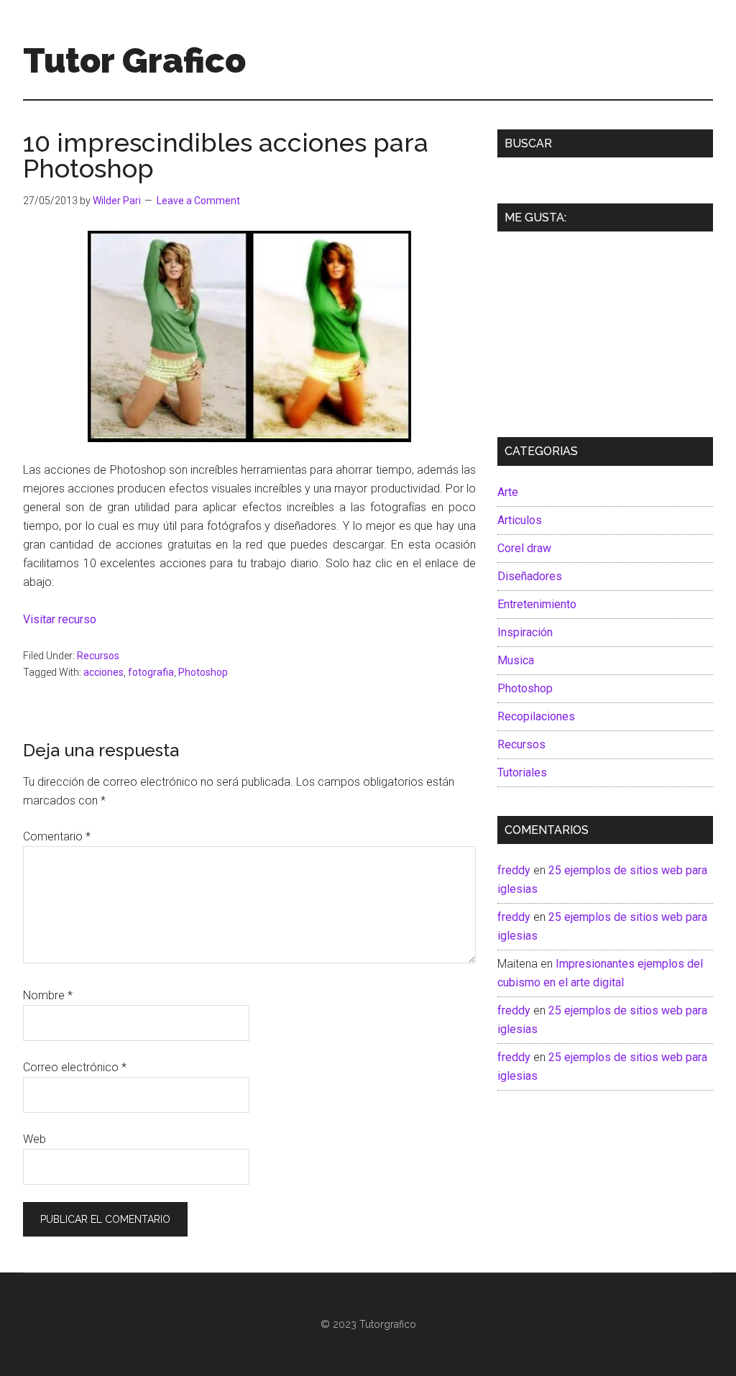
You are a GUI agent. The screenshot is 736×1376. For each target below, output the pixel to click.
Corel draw (524, 548)
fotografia (151, 672)
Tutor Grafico (134, 60)
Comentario (57, 836)
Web (34, 1139)
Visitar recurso (59, 619)
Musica (515, 660)
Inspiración (525, 632)
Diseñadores (529, 576)
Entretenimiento (536, 604)
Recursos (98, 655)
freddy (513, 870)
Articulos (519, 520)
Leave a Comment (198, 200)
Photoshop (203, 672)
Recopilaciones (536, 716)
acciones (103, 672)
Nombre (48, 995)
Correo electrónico (74, 1067)
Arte (507, 492)
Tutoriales (522, 772)
